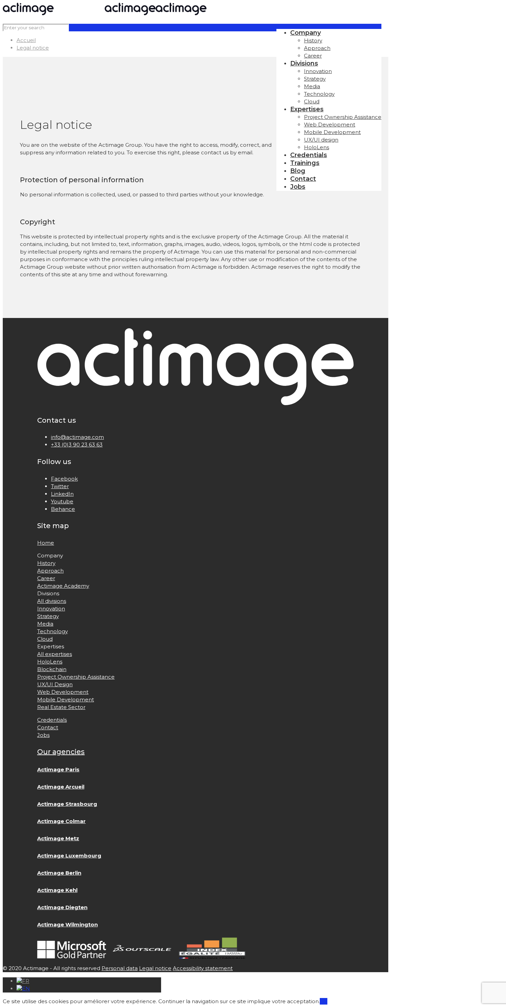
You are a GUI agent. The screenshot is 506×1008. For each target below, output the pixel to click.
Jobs (43, 735)
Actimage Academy (63, 586)
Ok (323, 1001)
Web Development (62, 692)
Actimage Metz (58, 838)
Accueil (26, 40)
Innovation (51, 608)
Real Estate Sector (61, 707)
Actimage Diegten (62, 907)
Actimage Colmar (61, 821)
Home (45, 542)
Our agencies (61, 752)
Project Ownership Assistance (76, 676)
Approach (50, 570)
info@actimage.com (77, 437)
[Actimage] (105, 13)
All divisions (51, 601)
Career (46, 578)
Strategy (48, 616)
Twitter (60, 486)
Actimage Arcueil (60, 786)
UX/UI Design (55, 684)
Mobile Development (65, 699)
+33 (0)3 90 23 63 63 (77, 444)
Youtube (62, 501)
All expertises (54, 654)
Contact (47, 727)
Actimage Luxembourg (69, 855)
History (46, 563)
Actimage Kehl (57, 890)
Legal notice (33, 47)
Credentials (52, 720)
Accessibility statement (203, 968)
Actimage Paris (58, 769)
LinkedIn (62, 494)
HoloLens (49, 661)
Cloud (45, 639)
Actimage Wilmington (67, 924)
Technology (52, 631)
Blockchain (51, 669)
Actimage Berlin (59, 873)
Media (45, 623)
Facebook (64, 478)
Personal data (120, 968)
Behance (63, 509)
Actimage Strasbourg (67, 804)
